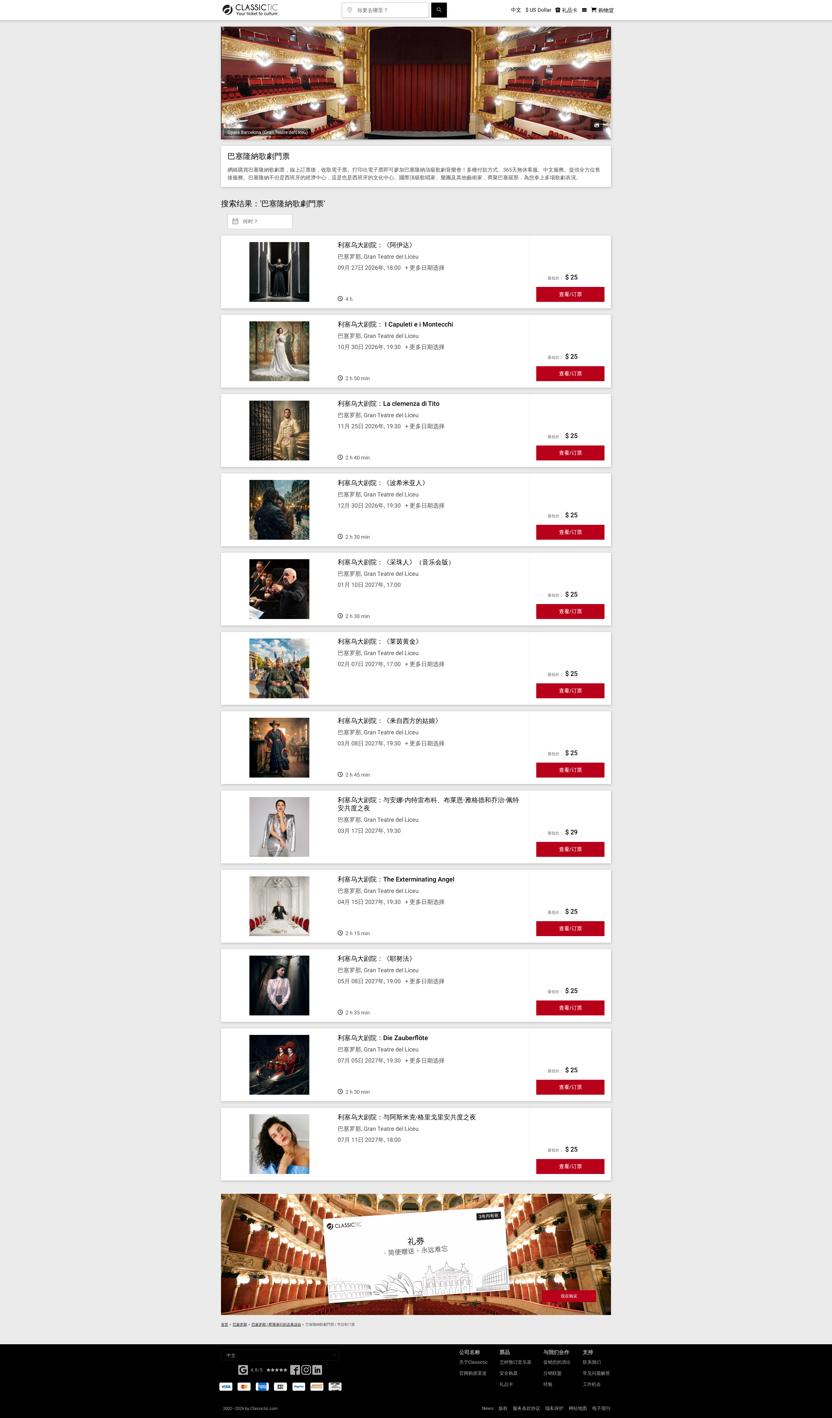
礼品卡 (569, 10)
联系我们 (592, 1362)
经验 (547, 1384)
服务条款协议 (526, 1408)
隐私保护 (554, 1408)
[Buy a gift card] (416, 1254)
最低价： (555, 278)
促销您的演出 (557, 1362)
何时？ (250, 219)
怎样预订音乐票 (515, 1362)
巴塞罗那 (240, 1324)
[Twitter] (306, 1371)
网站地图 (578, 1408)
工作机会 (592, 1384)
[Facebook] (243, 1369)
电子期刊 (601, 1408)
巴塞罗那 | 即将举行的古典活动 (276, 1324)
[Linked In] (317, 1371)
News (487, 1408)
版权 (503, 1408)
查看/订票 (570, 294)
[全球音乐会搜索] (439, 10)
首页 (224, 1324)
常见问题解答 (596, 1373)
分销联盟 (552, 1373)
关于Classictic (473, 1362)
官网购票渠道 (473, 1373)
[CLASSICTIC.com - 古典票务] (250, 10)
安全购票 (509, 1373)
